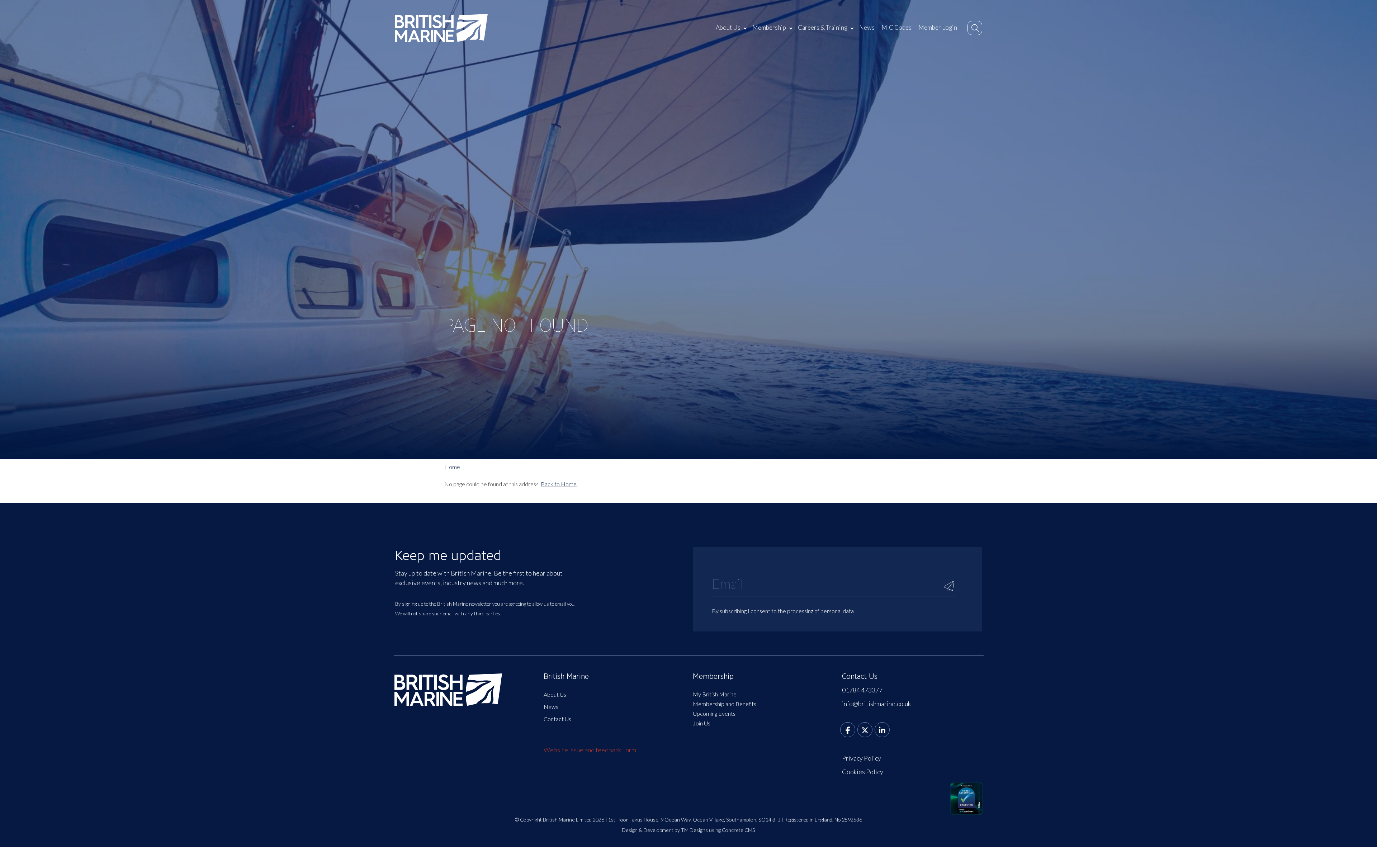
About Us (728, 27)
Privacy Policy (861, 758)
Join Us (701, 723)
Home (452, 466)
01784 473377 (862, 690)
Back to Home (559, 484)
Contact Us (557, 718)
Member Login (937, 27)
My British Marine (715, 694)
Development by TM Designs (675, 830)
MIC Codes (896, 27)
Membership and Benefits (724, 703)
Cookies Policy (862, 772)
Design (630, 830)
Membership (769, 27)
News (867, 27)
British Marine (566, 676)
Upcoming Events (714, 713)
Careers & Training (822, 27)
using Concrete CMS (732, 830)
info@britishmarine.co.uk (876, 704)
